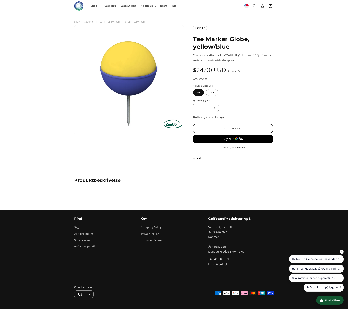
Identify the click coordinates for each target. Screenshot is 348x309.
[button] (95, 6)
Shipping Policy (151, 227)
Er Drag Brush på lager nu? (323, 287)
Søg (76, 227)
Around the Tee (93, 22)
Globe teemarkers (135, 22)
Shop (77, 22)
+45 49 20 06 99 (219, 259)
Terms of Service (152, 240)
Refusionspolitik (85, 246)
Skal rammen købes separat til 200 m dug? (318, 278)
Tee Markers (114, 22)
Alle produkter (83, 233)
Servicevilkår (82, 240)
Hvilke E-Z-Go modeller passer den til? (317, 259)
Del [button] (199, 157)
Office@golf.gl (217, 264)
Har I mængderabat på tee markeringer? (317, 268)
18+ (212, 92)
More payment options (233, 147)
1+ (198, 92)
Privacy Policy (150, 233)
